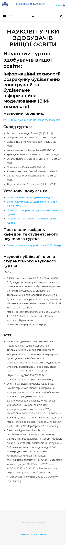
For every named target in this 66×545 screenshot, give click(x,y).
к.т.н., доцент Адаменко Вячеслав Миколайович (32, 119)
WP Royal (40, 522)
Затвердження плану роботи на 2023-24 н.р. (34, 245)
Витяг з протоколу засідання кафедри (30, 197)
